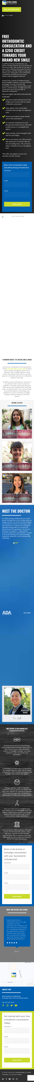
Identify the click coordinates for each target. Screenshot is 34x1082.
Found (19, 1074)
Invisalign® (9, 82)
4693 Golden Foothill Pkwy (11, 996)
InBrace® (5, 91)
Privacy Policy (20, 1072)
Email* (6, 181)
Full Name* (7, 170)
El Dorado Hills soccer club (16, 369)
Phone (6, 191)
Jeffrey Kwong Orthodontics (14, 64)
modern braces (24, 80)
